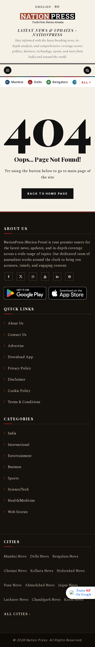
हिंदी (57, 7)
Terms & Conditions (24, 402)
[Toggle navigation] (7, 70)
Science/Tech (18, 489)
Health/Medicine (21, 500)
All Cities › (17, 614)
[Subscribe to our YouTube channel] (45, 277)
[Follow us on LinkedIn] (57, 277)
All (86, 82)
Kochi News (73, 599)
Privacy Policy (19, 368)
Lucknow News (16, 599)
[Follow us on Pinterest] (69, 277)
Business (14, 467)
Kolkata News (41, 570)
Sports (13, 478)
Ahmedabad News (40, 585)
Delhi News (39, 556)
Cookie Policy (19, 391)
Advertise (16, 346)
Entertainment (20, 455)
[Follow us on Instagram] (33, 277)
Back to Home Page (47, 193)
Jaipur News (68, 585)
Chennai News (15, 570)
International (18, 444)
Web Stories (18, 512)
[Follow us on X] (21, 277)
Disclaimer (16, 379)
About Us (15, 323)
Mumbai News (15, 556)
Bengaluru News (65, 556)
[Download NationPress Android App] (25, 293)
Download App (20, 357)
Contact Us (17, 334)
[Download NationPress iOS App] (68, 293)
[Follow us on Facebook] (9, 277)
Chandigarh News (46, 599)
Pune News (13, 585)
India (12, 433)
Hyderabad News (71, 570)
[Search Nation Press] (87, 70)
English (43, 7)
